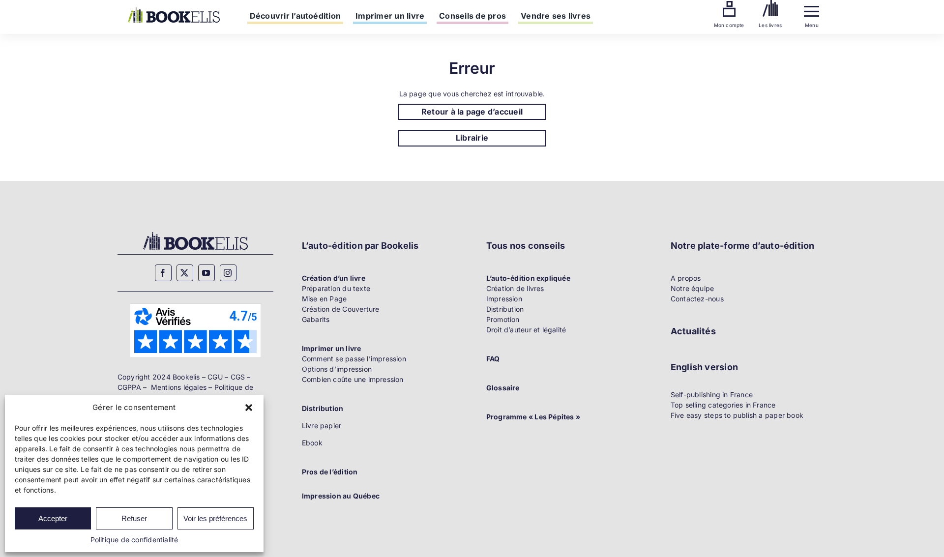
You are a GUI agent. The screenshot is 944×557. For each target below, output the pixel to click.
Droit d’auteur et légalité (526, 329)
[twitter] (185, 272)
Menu (812, 25)
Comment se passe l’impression (354, 358)
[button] (249, 407)
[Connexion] (729, 4)
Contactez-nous (697, 298)
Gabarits (316, 319)
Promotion (503, 319)
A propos (686, 278)
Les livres (770, 25)
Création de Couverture (341, 309)
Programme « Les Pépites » (533, 416)
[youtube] (206, 272)
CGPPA (129, 387)
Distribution (505, 309)
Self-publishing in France (712, 394)
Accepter (52, 518)
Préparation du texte (336, 288)
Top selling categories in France (723, 405)
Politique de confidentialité (134, 539)
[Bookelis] (174, 10)
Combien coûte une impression (353, 379)
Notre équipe (692, 288)
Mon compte (729, 25)
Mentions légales (178, 387)
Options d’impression (337, 369)
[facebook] (163, 272)
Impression (504, 298)
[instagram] (228, 272)
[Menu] (811, 9)
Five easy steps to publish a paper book (737, 415)
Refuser (134, 518)
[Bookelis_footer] (195, 233)
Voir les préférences (215, 518)
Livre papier (322, 425)
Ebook (312, 443)
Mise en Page (324, 298)
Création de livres (515, 288)
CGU (215, 377)
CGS (238, 377)
